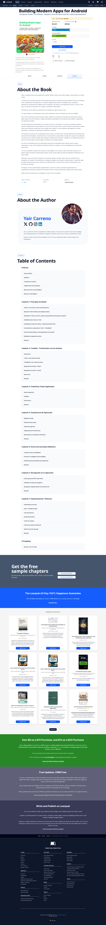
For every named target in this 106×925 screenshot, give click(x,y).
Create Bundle (47, 858)
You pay (54, 39)
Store (17, 2)
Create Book (47, 857)
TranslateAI (23, 884)
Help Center (70, 860)
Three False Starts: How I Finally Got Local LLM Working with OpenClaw (83, 637)
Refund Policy (70, 887)
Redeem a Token (25, 867)
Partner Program (48, 885)
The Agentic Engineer (23, 633)
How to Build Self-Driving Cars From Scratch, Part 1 (53, 669)
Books (14, 5)
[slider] (69, 30)
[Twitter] (26, 224)
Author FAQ (46, 868)
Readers (30, 2)
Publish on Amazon (25, 882)
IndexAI (22, 877)
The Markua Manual (48, 877)
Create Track (47, 862)
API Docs (46, 879)
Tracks (32, 5)
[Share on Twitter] (22, 182)
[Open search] (89, 2)
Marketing (54, 2)
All (10, 5)
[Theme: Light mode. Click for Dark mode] (93, 2)
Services (46, 2)
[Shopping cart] (97, 2)
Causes (45, 887)
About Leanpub (47, 895)
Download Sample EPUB (67, 577)
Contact (45, 898)
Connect (61, 2)
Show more (53, 729)
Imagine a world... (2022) (72, 872)
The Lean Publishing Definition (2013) (75, 873)
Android (45, 181)
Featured (5, 5)
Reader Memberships (72, 855)
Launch (96, 5)
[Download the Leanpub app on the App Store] (53, 920)
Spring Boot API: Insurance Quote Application (53, 707)
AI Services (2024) (71, 870)
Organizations (38, 2)
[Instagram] (35, 224)
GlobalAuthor (24, 875)
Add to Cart (62, 46)
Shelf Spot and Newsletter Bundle (28, 880)
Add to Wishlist (62, 50)
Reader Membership (73, 53)
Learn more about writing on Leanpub (53, 761)
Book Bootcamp (24, 892)
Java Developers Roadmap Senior (83, 706)
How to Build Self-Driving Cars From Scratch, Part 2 (22, 668)
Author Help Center (48, 870)
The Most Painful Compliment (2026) (75, 867)
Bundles (20, 5)
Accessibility (47, 888)
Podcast (91, 5)
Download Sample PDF (66, 573)
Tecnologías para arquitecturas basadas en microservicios (53, 625)
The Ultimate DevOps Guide (83, 671)
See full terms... (53, 602)
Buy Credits (69, 857)
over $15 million (49, 757)
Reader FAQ (69, 858)
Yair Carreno (31, 54)
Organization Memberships (27, 898)
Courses (27, 5)
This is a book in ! (62, 18)
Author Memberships (49, 855)
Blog (45, 896)
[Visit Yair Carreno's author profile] (72, 213)
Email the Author (69, 182)
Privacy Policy (70, 885)
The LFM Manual (47, 875)
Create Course (47, 860)
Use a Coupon (24, 865)
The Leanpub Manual (49, 873)
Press (45, 900)
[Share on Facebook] (25, 182)
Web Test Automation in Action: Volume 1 (22, 705)
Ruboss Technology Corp (60, 914)
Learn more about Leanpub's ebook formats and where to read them (53, 795)
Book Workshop (24, 890)
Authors (23, 2)
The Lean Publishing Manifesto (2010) (75, 875)
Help (102, 5)
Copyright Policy (71, 883)
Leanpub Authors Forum (49, 872)
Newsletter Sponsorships (27, 879)
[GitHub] (31, 224)
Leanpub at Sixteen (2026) (73, 868)
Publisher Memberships (26, 900)
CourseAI (23, 873)
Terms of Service (71, 881)
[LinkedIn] (40, 224)
